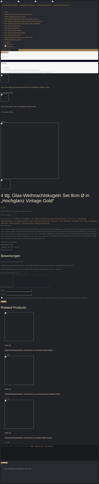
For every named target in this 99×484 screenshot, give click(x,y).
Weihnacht (4, 223)
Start (6, 12)
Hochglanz (67, 221)
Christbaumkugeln (7, 221)
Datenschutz (39, 446)
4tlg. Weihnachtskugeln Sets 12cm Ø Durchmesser (22, 23)
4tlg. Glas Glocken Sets (13, 30)
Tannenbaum (93, 221)
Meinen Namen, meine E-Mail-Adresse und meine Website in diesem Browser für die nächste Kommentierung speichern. (45, 298)
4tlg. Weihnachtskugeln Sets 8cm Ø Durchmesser (22, 19)
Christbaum (82, 218)
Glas (31, 221)
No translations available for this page (18, 468)
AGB (31, 446)
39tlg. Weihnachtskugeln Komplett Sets (18, 14)
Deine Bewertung (7, 273)
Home (7, 67)
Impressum (8, 44)
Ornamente (75, 221)
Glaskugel (54, 221)
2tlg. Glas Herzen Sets (12, 25)
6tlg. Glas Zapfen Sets (12, 35)
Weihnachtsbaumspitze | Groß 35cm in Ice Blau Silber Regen (28, 438)
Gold (60, 221)
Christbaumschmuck (21, 221)
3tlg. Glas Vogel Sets (12, 28)
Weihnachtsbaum (15, 223)
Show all (4, 121)
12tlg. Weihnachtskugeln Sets (15, 16)
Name (3, 290)
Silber (86, 221)
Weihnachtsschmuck (42, 223)
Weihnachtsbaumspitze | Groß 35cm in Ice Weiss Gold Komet (28, 350)
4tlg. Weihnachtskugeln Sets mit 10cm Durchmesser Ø (24, 21)
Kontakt (7, 42)
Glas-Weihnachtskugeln (42, 221)
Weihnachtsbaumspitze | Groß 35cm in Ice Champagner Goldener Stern (32, 394)
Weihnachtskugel (28, 223)
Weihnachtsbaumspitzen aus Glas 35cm (19, 37)
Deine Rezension (7, 287)
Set (81, 221)
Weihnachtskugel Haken (13, 39)
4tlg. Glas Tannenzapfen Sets (15, 32)
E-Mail (3, 294)
